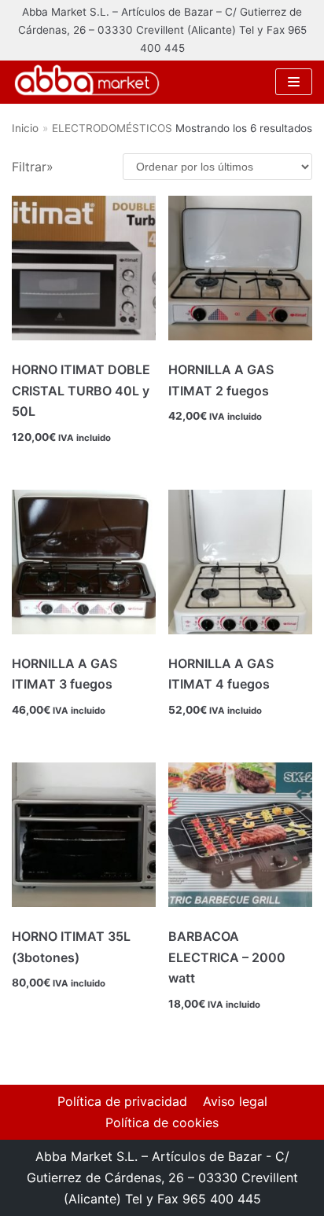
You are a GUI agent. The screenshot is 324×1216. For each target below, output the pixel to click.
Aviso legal (235, 1101)
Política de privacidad (122, 1101)
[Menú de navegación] (293, 81)
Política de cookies (162, 1122)
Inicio (25, 128)
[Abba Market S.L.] (86, 81)
